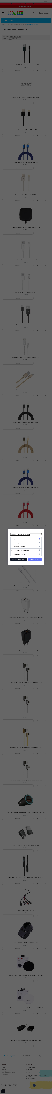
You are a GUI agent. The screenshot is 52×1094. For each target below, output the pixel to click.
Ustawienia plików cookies (20, 534)
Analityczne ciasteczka (19, 546)
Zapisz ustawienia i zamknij (19, 559)
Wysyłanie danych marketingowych (22, 550)
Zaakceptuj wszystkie (34, 559)
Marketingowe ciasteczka (19, 542)
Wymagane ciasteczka (19, 539)
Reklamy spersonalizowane (20, 554)
